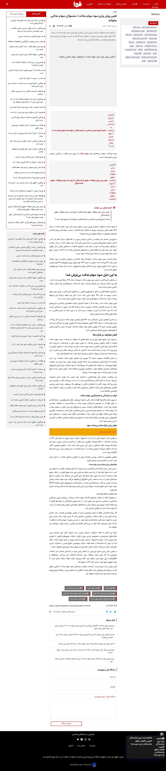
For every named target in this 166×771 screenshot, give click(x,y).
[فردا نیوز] (77, 4)
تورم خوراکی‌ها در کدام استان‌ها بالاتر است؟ (28, 177)
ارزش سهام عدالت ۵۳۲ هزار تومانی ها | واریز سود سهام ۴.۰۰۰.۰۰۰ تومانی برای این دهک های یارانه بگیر (84, 627)
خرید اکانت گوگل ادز (151, 46)
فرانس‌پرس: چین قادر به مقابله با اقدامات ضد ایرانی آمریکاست (27, 64)
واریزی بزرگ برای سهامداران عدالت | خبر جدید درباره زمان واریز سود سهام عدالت (85, 651)
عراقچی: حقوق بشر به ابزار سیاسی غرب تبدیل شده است (25, 184)
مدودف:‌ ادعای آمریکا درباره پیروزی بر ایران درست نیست (25, 135)
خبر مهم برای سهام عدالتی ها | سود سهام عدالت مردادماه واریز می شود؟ (85, 644)
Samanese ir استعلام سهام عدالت (102, 599)
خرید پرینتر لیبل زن (130, 49)
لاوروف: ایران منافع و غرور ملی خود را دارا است (26, 112)
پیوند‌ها (155, 7)
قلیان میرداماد (153, 38)
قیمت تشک (136, 27)
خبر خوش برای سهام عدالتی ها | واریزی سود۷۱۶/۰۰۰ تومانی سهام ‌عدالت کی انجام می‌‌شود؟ (84, 636)
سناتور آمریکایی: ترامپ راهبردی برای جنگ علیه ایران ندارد (26, 142)
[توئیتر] (77, 739)
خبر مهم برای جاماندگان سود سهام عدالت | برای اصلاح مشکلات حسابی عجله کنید (84, 660)
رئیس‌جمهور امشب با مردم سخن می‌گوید (28, 172)
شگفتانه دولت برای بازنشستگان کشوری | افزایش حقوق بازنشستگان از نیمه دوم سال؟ (140, 741)
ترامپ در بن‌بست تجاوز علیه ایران (31, 78)
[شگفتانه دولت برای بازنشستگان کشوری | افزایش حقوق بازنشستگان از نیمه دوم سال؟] (158, 746)
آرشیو (71, 745)
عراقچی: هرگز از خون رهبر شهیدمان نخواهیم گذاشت (27, 150)
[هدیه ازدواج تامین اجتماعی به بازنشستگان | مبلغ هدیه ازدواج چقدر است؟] (110, 131)
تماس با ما (81, 745)
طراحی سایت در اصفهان (132, 57)
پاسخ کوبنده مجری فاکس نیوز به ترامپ (29, 157)
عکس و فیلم (121, 4)
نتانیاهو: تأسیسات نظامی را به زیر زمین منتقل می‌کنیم (27, 93)
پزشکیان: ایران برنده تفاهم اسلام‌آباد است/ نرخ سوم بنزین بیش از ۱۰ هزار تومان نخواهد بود (26, 100)
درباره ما (92, 745)
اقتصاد (135, 4)
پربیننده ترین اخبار (16, 13)
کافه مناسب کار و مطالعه (140, 38)
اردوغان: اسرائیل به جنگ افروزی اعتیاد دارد (28, 162)
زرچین (132, 46)
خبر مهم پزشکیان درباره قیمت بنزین (30, 36)
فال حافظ (128, 35)
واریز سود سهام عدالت (73, 588)
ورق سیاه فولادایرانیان (150, 49)
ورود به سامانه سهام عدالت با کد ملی (75, 593)
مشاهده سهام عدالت (77, 599)
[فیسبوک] (107, 612)
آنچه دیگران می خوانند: (103, 208)
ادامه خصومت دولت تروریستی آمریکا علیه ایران (26, 107)
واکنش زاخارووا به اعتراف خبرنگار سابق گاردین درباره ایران (27, 119)
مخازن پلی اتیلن (138, 35)
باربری (155, 53)
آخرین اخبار (36, 13)
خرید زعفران (139, 46)
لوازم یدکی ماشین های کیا (149, 57)
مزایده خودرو (147, 53)
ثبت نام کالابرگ (140, 42)
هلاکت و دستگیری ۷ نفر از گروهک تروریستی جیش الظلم (27, 127)
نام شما (112, 677)
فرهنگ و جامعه (105, 4)
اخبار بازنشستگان (152, 31)
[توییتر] (111, 612)
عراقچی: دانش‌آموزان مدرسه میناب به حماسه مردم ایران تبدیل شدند (25, 85)
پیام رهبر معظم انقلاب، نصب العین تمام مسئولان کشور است (26, 48)
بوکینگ (140, 49)
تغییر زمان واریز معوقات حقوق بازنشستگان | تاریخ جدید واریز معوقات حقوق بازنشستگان (79, 182)
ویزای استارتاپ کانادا (151, 35)
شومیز (144, 61)
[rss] (88, 739)
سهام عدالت (84, 153)
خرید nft (131, 42)
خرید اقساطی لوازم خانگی (149, 27)
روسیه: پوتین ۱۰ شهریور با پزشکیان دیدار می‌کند (26, 190)
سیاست (146, 4)
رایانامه (112, 687)
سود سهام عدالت (92, 588)
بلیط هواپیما (137, 53)
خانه (156, 4)
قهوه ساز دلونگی (152, 61)
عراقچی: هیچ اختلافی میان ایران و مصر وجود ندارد (27, 56)
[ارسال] (54, 26)
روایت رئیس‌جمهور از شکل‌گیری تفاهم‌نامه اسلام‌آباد (25, 41)
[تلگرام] (115, 612)
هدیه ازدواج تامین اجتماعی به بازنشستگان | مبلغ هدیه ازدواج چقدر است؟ (79, 130)
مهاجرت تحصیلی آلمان (138, 31)
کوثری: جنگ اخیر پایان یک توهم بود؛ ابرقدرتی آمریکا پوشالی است (26, 22)
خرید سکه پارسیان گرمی (107, 431)
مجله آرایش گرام (152, 42)
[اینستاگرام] (85, 739)
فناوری (90, 4)
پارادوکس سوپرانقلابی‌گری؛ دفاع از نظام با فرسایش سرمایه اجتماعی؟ (25, 224)
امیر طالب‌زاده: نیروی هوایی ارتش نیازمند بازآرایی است (25, 72)
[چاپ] (51, 26)
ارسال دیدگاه (66, 723)
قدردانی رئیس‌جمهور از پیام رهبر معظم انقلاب (27, 167)
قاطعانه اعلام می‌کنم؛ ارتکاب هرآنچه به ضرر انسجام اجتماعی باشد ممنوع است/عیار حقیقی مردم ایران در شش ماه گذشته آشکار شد (25, 198)
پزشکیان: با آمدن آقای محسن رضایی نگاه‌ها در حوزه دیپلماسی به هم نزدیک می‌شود (27, 30)
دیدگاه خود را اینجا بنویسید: (104, 697)
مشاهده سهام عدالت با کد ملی (103, 593)
